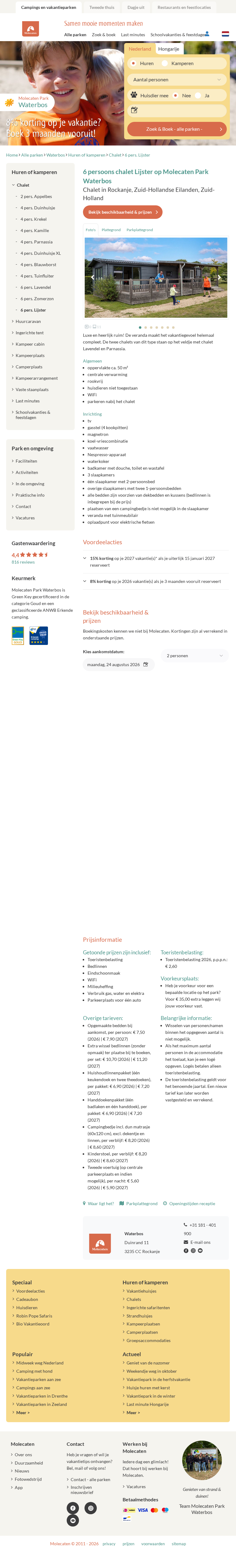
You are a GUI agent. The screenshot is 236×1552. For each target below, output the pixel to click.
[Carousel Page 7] (173, 327)
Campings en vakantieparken (48, 7)
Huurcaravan (28, 321)
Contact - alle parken (90, 1479)
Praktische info (30, 495)
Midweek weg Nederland (40, 1362)
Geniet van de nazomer (148, 1362)
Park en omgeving (32, 448)
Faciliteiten (26, 461)
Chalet (23, 185)
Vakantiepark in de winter (151, 1396)
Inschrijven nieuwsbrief (82, 1489)
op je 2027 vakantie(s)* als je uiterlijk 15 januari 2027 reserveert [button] (152, 562)
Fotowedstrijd (28, 1479)
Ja (207, 95)
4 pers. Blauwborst (38, 264)
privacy (109, 1544)
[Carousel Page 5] (162, 327)
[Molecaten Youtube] (201, 1251)
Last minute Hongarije (148, 1404)
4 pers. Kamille (35, 230)
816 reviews (23, 562)
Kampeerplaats (30, 355)
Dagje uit (136, 7)
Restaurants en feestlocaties (184, 7)
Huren (147, 63)
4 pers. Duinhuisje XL (41, 253)
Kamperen (180, 63)
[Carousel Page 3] (151, 327)
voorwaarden (153, 1544)
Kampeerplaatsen (143, 1323)
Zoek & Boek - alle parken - (174, 129)
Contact (23, 506)
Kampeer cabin (30, 344)
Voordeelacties (30, 1291)
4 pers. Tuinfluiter (37, 275)
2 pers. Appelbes (36, 196)
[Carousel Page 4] (156, 327)
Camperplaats (29, 366)
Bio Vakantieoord (32, 1323)
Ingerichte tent (30, 332)
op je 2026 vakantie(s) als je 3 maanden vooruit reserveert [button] (155, 581)
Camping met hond (34, 1371)
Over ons (23, 1454)
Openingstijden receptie (191, 1203)
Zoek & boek (104, 34)
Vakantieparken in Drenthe (42, 1396)
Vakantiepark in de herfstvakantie (158, 1379)
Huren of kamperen (34, 172)
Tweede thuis (101, 7)
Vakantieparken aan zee (38, 1379)
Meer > (23, 1412)
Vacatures (25, 517)
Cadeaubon (27, 1299)
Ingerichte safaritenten (148, 1307)
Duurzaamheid (29, 1462)
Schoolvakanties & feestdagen (179, 34)
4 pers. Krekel (34, 219)
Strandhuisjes (139, 1315)
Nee (186, 95)
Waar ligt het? (100, 1203)
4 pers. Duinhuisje (38, 207)
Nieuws (22, 1470)
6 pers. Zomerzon (37, 298)
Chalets (134, 1299)
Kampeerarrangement (37, 378)
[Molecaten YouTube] (73, 1520)
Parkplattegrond (141, 1203)
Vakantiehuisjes (141, 1291)
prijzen (128, 1544)
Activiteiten (27, 472)
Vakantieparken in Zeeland (41, 1404)
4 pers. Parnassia (37, 241)
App (19, 1487)
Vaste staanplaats (32, 389)
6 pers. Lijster (33, 309)
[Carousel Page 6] (168, 327)
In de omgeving (30, 483)
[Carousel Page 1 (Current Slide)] (140, 327)
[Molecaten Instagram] (194, 1251)
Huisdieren (26, 1307)
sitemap (179, 1544)
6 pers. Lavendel (36, 287)
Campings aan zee (33, 1387)
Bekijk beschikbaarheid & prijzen (120, 212)
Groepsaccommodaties (149, 1340)
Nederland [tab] (140, 49)
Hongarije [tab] (168, 49)
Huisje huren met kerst (148, 1387)
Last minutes (133, 34)
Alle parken (75, 34)
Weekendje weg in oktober (152, 1371)
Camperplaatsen (142, 1332)
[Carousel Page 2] (145, 327)
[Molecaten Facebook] (187, 1251)
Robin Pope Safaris (34, 1315)
